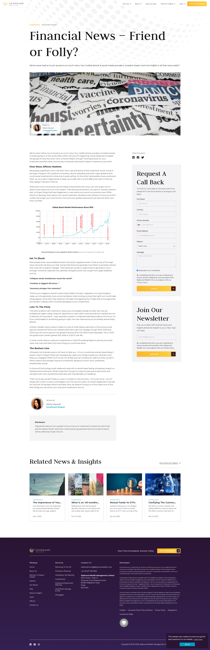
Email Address (142, 231)
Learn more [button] (198, 639)
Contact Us (34, 605)
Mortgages (59, 595)
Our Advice (34, 585)
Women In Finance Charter (37, 576)
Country (140, 210)
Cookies (123, 610)
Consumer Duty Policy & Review (140, 610)
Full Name (141, 199)
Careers (32, 581)
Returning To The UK (63, 567)
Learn (32, 597)
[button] (127, 4)
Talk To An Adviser (197, 4)
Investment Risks (126, 614)
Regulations (172, 610)
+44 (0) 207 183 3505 (89, 571)
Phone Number (143, 220)
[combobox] (139, 224)
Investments (60, 579)
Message (140, 252)
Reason (140, 242)
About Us (33, 571)
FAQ (31, 589)
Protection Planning (63, 571)
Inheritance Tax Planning (64, 575)
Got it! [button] (187, 644)
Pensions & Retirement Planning (64, 584)
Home (32, 567)
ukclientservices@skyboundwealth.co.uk (96, 567)
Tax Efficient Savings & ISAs (63, 590)
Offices (32, 601)
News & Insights (36, 593)
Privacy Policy (142, 282)
